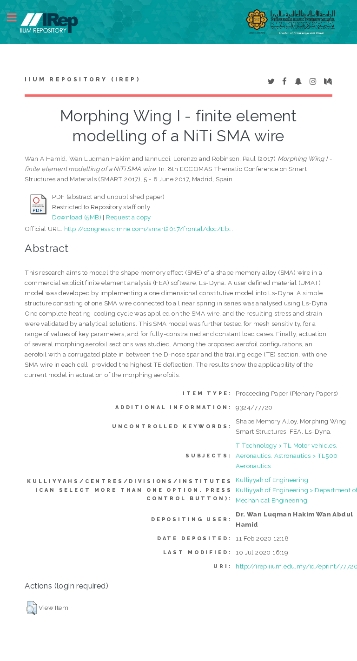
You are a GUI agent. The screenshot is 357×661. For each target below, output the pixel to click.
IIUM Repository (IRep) (82, 79)
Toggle (16, 17)
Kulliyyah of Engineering (272, 479)
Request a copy (128, 217)
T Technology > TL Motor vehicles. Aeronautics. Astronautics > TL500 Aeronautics (286, 455)
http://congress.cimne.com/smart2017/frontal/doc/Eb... (148, 228)
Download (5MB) (76, 217)
